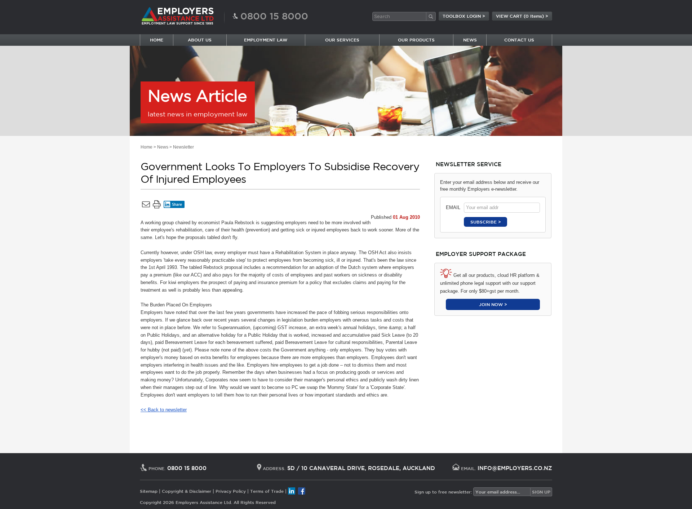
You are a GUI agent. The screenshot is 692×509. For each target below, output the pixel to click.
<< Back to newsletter (164, 409)
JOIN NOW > (493, 304)
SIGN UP (541, 491)
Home (146, 147)
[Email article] (146, 206)
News (162, 147)
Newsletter (183, 147)
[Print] (157, 206)
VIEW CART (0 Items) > (522, 15)
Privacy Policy (231, 490)
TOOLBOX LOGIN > (464, 15)
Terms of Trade (267, 490)
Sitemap (149, 490)
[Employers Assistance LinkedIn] (291, 490)
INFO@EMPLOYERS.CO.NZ (515, 468)
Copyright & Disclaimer (186, 490)
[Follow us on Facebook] (301, 490)
